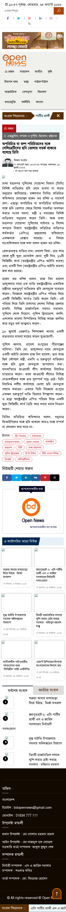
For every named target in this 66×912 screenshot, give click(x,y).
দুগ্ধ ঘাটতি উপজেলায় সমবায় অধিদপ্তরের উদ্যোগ (14, 618)
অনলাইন (49, 441)
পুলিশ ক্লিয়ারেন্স (12, 453)
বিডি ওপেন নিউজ (50, 453)
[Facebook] (7, 477)
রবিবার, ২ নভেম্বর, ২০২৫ (16, 584)
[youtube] (51, 18)
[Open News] (14, 60)
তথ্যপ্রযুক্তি (10, 102)
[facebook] (8, 18)
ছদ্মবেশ (8, 447)
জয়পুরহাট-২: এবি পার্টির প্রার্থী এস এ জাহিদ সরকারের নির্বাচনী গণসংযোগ (49, 575)
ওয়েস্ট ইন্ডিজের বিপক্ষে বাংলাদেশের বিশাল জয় (49, 663)
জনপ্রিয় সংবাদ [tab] (48, 690)
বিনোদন (42, 92)
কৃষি (50, 71)
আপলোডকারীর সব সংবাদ (43, 527)
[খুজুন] (59, 11)
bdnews (36, 435)
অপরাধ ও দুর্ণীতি (28, 136)
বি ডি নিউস (30, 453)
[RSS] (30, 24)
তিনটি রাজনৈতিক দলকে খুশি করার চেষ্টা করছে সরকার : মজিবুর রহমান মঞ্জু (49, 620)
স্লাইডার (53, 136)
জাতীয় (38, 71)
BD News (20, 435)
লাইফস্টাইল (41, 82)
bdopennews (12, 441)
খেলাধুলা (27, 92)
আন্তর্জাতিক (10, 92)
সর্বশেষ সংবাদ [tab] (17, 690)
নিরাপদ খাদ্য (11, 82)
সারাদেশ (24, 71)
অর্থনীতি (25, 102)
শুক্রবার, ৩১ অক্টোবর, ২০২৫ (50, 587)
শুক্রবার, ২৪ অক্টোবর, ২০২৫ (50, 633)
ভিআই (8, 459)
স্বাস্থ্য (26, 82)
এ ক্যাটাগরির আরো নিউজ (20, 541)
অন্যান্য (39, 102)
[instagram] (30, 18)
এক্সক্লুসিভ (12, 136)
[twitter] (19, 18)
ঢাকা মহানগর (35, 447)
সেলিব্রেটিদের (23, 459)
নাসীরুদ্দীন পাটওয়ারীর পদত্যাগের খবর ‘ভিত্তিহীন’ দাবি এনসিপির (16, 665)
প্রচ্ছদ (11, 71)
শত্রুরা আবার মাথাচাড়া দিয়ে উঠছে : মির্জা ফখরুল (15, 573)
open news (32, 441)
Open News (33, 520)
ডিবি (20, 447)
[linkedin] (40, 18)
